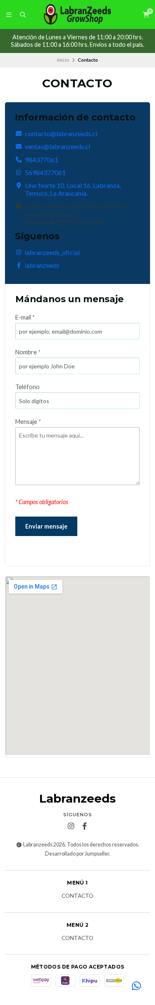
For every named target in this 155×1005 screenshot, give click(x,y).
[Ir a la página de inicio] (78, 14)
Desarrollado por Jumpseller (77, 854)
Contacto (77, 896)
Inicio (63, 60)
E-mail (24, 317)
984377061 (41, 159)
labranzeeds (42, 265)
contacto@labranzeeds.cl (61, 133)
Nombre (27, 352)
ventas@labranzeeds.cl (57, 146)
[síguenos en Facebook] (84, 826)
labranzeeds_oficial (52, 252)
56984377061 (45, 172)
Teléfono (27, 387)
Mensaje (28, 422)
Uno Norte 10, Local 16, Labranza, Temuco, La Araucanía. (73, 189)
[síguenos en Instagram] (70, 826)
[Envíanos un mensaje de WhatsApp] (136, 986)
